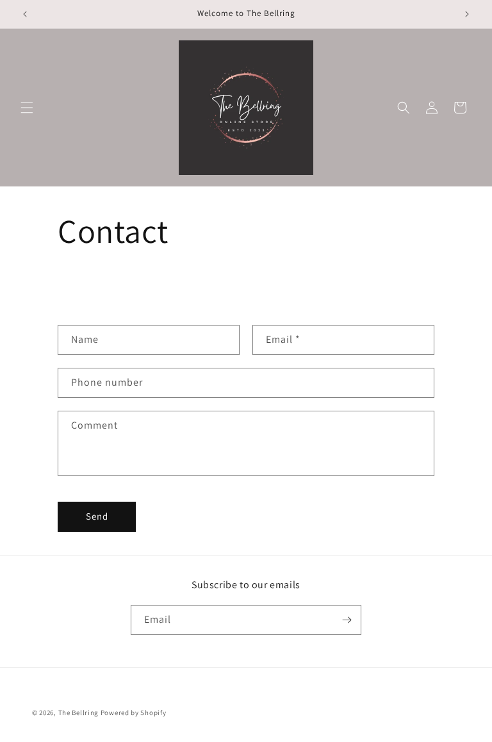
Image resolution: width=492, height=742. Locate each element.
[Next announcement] (467, 14)
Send (97, 516)
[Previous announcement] (25, 14)
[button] (27, 108)
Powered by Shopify (134, 712)
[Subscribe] (346, 620)
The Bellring (78, 712)
